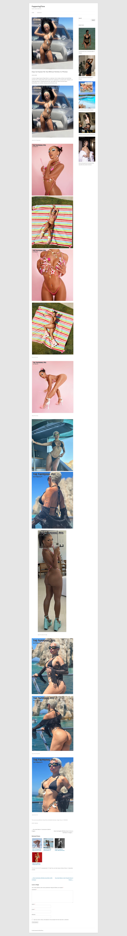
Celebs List (39, 12)
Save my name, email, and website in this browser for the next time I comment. (51, 919)
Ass (52, 868)
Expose (59, 868)
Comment (34, 889)
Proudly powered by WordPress (37, 930)
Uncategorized (44, 868)
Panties (62, 868)
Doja (56, 868)
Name (33, 904)
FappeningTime (38, 6)
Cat (54, 868)
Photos (65, 868)
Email (33, 909)
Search (80, 18)
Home (33, 12)
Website (33, 914)
